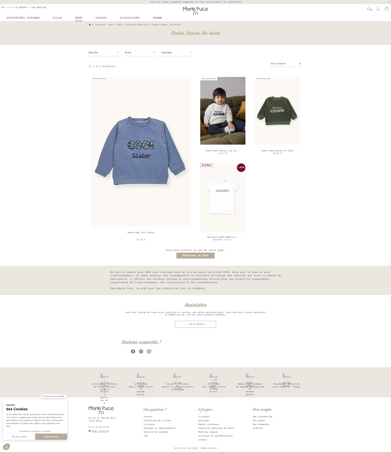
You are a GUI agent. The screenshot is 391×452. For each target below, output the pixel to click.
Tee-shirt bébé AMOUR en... (223, 237)
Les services (38, 7)
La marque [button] (20, 7)
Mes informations (262, 417)
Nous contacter (100, 431)
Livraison (149, 424)
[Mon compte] (378, 9)
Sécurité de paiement (156, 432)
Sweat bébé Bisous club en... (223, 151)
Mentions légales (208, 432)
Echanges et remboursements (159, 428)
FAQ (145, 436)
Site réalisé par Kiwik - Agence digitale (195, 448)
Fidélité (258, 428)
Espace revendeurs (208, 424)
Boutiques (203, 420)
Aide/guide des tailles (157, 420)
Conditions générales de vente (216, 428)
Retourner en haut (195, 255)
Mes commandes (261, 424)
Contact (148, 417)
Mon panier (259, 420)
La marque (203, 417)
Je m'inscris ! (197, 324)
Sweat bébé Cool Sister (141, 232)
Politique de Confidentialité (215, 436)
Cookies (202, 440)
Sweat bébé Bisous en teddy (277, 151)
